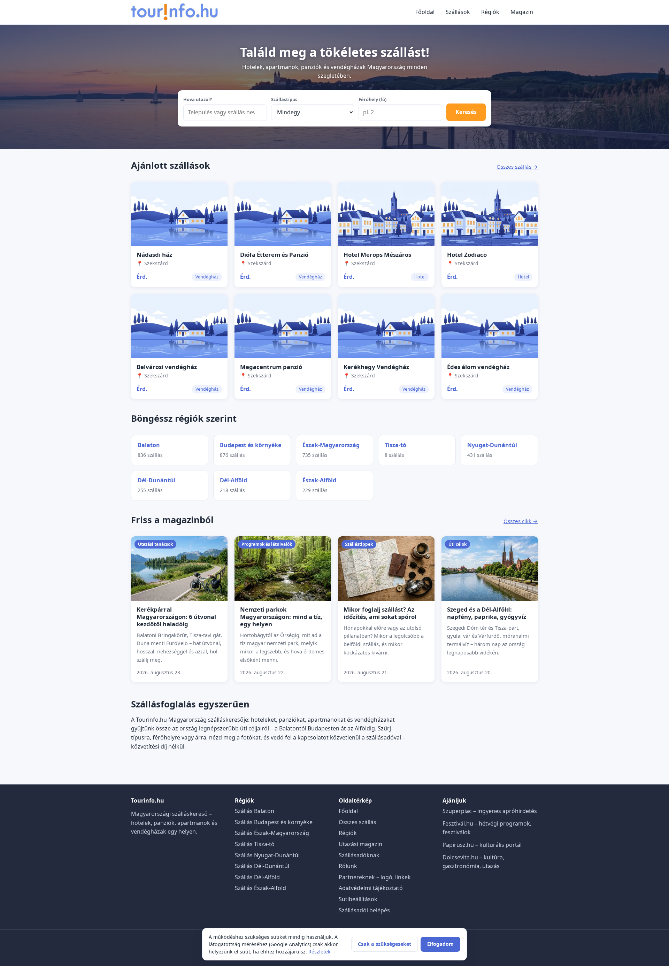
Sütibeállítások (358, 899)
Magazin (521, 12)
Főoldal (425, 12)
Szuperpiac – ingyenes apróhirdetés (490, 811)
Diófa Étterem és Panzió (274, 255)
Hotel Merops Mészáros (377, 255)
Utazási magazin (360, 844)
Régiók (490, 12)
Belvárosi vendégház (167, 367)
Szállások (458, 12)
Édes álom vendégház (478, 367)
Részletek (319, 951)
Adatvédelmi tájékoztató (371, 888)
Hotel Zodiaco (467, 255)
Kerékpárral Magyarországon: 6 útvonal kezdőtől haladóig (176, 616)
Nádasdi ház (154, 255)
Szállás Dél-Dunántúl (262, 866)
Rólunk (348, 866)
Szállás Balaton (254, 811)
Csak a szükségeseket (384, 944)
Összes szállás (357, 822)
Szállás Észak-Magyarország (272, 833)
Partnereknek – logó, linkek (375, 877)
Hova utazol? (197, 99)
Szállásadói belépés (364, 910)
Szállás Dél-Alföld (257, 877)
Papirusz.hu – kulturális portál (482, 845)
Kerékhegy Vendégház (376, 367)
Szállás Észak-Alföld (260, 888)
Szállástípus (284, 99)
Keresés (466, 112)
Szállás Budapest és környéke (274, 822)
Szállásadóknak (359, 855)
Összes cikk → (520, 521)
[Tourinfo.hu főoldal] (174, 12)
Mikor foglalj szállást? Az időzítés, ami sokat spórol (380, 613)
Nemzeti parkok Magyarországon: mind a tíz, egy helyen (281, 616)
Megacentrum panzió (271, 367)
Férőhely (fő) (372, 99)
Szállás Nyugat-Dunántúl (267, 855)
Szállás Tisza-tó (255, 844)
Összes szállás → (517, 166)
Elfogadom (440, 944)
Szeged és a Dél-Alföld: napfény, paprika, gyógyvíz (486, 613)
